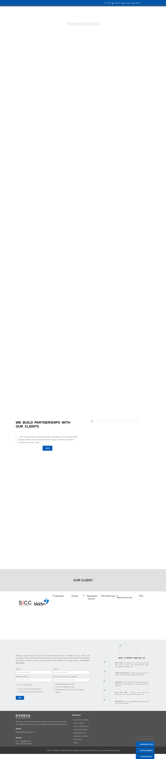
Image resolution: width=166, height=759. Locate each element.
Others (58, 692)
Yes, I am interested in (24, 685)
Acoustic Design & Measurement (30, 692)
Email (55, 669)
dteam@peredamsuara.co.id (25, 732)
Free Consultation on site (65, 687)
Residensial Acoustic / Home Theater (70, 690)
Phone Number (22, 677)
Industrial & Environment (65, 684)
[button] (47, 448)
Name (18, 669)
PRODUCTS (117, 3)
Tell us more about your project (65, 677)
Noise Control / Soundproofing (29, 689)
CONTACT (138, 3)
